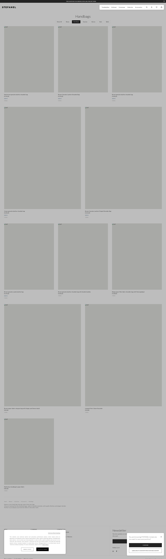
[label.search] (146, 7)
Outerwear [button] (122, 7)
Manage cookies (27, 549)
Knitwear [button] (114, 7)
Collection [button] (130, 7)
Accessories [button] (138, 7)
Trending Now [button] (105, 7)
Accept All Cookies (42, 549)
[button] (156, 7)
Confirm (145, 545)
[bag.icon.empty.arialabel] (161, 7)
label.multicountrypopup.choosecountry (145, 550)
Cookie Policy (45, 544)
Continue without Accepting (54, 532)
